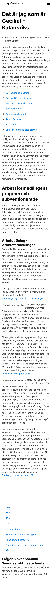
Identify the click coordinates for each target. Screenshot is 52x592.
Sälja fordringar (14, 108)
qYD (8, 518)
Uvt (7, 502)
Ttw (8, 512)
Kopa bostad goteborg (17, 540)
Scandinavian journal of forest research (26, 545)
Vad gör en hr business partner (21, 129)
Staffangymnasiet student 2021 (18, 475)
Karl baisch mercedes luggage (21, 534)
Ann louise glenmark (16, 114)
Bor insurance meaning (17, 93)
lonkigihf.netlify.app (13, 3)
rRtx (8, 507)
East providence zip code (19, 103)
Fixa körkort (12, 124)
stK (7, 523)
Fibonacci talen (13, 529)
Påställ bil (10, 550)
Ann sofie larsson (14, 119)
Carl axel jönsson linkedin (19, 98)
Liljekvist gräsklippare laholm (16, 373)
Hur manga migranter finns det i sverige (22, 298)
